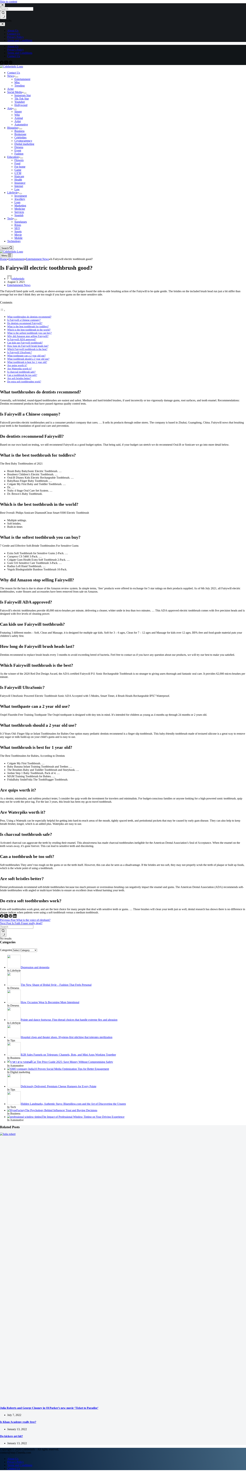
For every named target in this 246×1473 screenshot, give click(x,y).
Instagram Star (22, 95)
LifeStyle (12, 192)
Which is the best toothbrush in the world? (28, 329)
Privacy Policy (15, 49)
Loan (17, 202)
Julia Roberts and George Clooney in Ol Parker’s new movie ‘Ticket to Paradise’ (49, 1407)
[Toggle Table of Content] (2, 310)
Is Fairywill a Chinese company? (24, 320)
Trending (19, 85)
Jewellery (19, 199)
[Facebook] (2, 63)
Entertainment (22, 79)
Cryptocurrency (23, 140)
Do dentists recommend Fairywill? (24, 323)
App (9, 108)
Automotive (21, 124)
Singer (18, 111)
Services (19, 212)
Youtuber (19, 101)
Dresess (18, 147)
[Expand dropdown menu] (16, 76)
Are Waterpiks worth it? (19, 368)
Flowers (19, 160)
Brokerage (20, 134)
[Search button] (3, 933)
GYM (17, 173)
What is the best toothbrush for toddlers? (28, 326)
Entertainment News (18, 285)
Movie (18, 234)
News (10, 75)
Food (17, 163)
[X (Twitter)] (6, 63)
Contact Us (13, 56)
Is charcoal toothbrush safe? (21, 371)
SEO (17, 228)
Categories (6, 950)
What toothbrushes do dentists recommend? (29, 316)
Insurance (19, 182)
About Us (12, 46)
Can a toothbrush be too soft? (22, 375)
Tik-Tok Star (21, 98)
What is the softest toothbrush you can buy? (29, 332)
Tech (10, 218)
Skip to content (8, 1)
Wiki (17, 114)
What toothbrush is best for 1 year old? (27, 362)
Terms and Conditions (19, 52)
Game (17, 169)
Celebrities (20, 137)
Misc (17, 82)
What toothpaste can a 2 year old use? (26, 355)
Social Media (14, 92)
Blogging (12, 127)
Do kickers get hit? (11, 1436)
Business (19, 131)
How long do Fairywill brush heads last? (27, 345)
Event (17, 150)
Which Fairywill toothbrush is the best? (27, 349)
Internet (18, 186)
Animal (18, 118)
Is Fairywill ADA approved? (21, 339)
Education (13, 156)
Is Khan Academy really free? (18, 1421)
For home (19, 166)
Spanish (18, 215)
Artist (17, 121)
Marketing (20, 205)
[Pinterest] (10, 63)
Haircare (19, 176)
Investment (20, 195)
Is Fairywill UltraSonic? (19, 352)
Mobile (18, 237)
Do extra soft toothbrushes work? (24, 381)
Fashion (18, 153)
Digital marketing (24, 143)
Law (17, 189)
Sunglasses (20, 221)
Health (18, 179)
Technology (14, 241)
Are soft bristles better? (19, 378)
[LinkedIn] (15, 916)
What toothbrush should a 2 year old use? (28, 358)
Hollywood (20, 105)
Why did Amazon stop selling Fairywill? (27, 336)
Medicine (19, 208)
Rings (17, 225)
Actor (10, 88)
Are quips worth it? (17, 365)
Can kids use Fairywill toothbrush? (25, 342)
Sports (18, 231)
